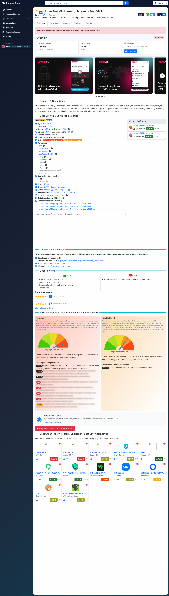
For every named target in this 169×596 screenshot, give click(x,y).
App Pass (9, 28)
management (44, 159)
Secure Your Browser (53, 423)
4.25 (55, 129)
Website (47, 190)
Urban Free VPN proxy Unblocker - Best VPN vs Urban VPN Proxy (67, 209)
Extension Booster (13, 32)
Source (66, 23)
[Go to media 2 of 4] (99, 96)
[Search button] (126, 3)
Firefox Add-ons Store (54, 195)
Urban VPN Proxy (140, 125)
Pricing (8, 37)
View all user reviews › (44, 308)
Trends (89, 23)
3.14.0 (48, 132)
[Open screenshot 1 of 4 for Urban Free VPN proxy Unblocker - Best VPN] (64, 75)
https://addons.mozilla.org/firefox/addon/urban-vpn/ (81, 260)
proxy (41, 157)
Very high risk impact (52, 140)
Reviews (77, 23)
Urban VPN (42, 15)
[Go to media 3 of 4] (102, 96)
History (9, 43)
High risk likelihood (72, 140)
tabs (40, 146)
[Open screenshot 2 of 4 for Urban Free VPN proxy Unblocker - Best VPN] (124, 75)
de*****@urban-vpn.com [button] (54, 187)
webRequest (43, 151)
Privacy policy (61, 190)
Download (54, 23)
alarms (41, 162)
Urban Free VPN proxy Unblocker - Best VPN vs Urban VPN (65, 203)
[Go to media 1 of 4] (96, 96)
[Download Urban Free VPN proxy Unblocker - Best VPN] (143, 48)
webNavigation (44, 148)
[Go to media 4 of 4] (104, 96)
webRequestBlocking (46, 154)
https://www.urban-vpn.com (58, 266)
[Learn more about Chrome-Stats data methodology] (67, 195)
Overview (41, 23)
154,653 (52, 126)
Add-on (52, 15)
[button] (160, 3)
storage (41, 165)
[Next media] (162, 75)
